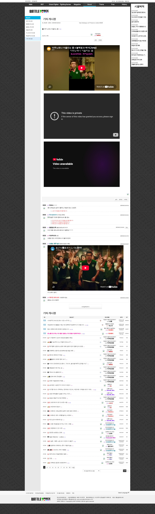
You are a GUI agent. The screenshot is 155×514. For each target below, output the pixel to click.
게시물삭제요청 (60, 493)
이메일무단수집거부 (50, 493)
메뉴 (127, 227)
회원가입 (127, 1)
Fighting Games (65, 4)
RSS (73, 493)
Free (112, 4)
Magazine (77, 4)
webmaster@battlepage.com (84, 499)
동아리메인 (28, 1)
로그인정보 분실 (120, 1)
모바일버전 (34, 1)
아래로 (100, 40)
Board (90, 4)
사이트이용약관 (29, 493)
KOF (42, 4)
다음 (73, 467)
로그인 (113, 1)
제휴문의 (68, 493)
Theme (101, 4)
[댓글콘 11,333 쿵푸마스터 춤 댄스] (58, 217)
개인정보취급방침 (39, 493)
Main (30, 4)
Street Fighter (54, 4)
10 (69, 467)
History (124, 4)
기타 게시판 (49, 18)
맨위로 (120, 199)
